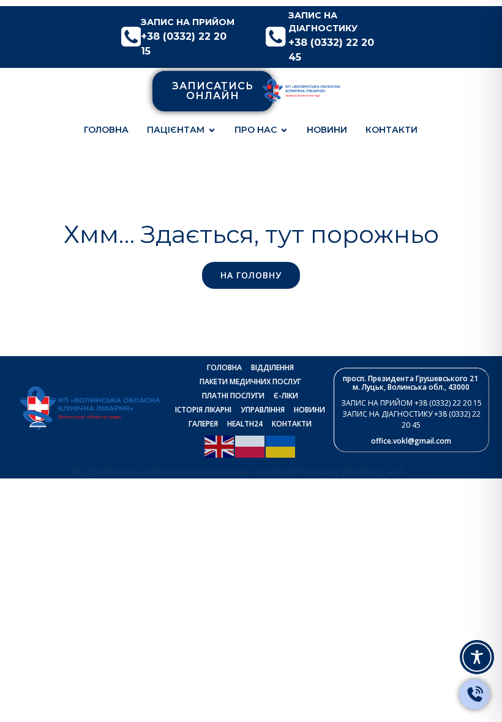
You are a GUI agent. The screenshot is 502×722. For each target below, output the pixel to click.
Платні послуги (233, 395)
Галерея (203, 424)
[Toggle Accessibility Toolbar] (477, 657)
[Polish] (250, 445)
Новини (327, 129)
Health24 (245, 424)
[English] (219, 445)
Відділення (272, 367)
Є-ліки (286, 395)
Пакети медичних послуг (250, 381)
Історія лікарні (203, 409)
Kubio (417, 471)
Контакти (391, 129)
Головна (106, 129)
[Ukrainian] (281, 445)
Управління (263, 409)
